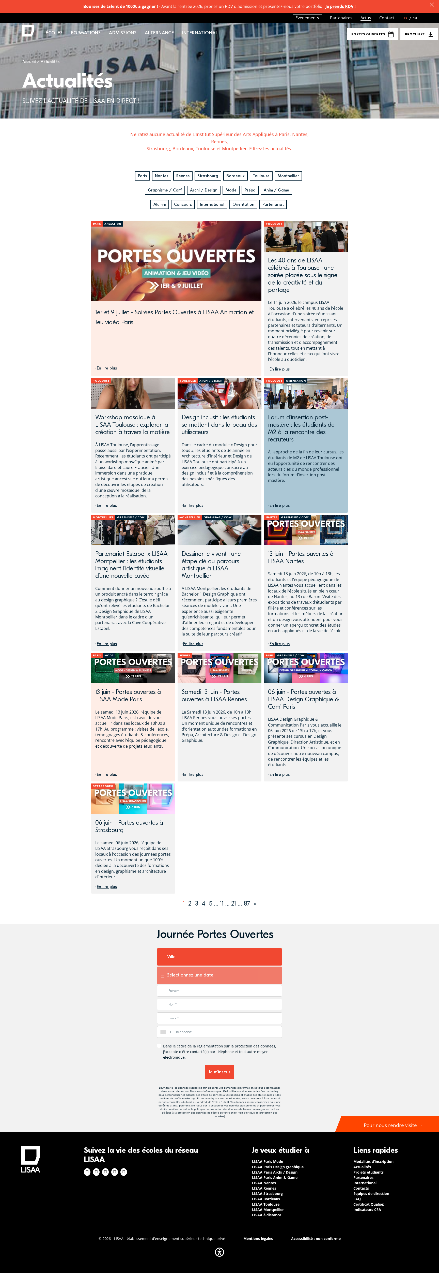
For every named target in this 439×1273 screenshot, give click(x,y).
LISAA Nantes (264, 1182)
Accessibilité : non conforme (316, 1238)
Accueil (29, 62)
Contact (386, 18)
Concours (183, 204)
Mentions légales (258, 1238)
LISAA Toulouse (265, 1204)
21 (233, 903)
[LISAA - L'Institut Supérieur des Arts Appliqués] (30, 1159)
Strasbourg (208, 176)
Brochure (415, 34)
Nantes (161, 176)
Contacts (361, 1188)
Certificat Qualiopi (369, 1204)
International (212, 204)
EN (415, 18)
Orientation (243, 204)
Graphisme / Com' (165, 190)
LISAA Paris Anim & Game (274, 1177)
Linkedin (105, 1172)
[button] (219, 1252)
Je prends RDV (339, 6)
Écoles (54, 33)
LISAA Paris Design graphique (278, 1166)
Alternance (159, 33)
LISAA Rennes (264, 1188)
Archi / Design (203, 190)
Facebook (87, 1172)
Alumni (159, 204)
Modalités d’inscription (373, 1161)
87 (247, 903)
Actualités (362, 1166)
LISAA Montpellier (268, 1209)
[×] (432, 5)
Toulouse (261, 176)
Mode (231, 190)
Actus (365, 18)
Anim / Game (276, 190)
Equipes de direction (371, 1193)
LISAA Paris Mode (267, 1161)
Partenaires (341, 18)
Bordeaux (235, 176)
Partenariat (273, 204)
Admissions (123, 33)
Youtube (123, 1172)
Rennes (183, 176)
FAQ (357, 1198)
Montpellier (288, 176)
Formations (86, 33)
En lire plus (107, 368)
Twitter (114, 1172)
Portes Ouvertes (368, 34)
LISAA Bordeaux (266, 1198)
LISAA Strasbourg (267, 1193)
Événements (307, 18)
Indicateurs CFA (367, 1209)
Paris (142, 176)
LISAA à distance (266, 1214)
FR (407, 18)
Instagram (96, 1172)
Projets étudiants (368, 1172)
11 (222, 903)
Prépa (250, 190)
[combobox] (165, 1032)
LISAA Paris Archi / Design (274, 1172)
